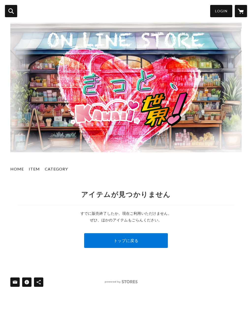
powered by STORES (121, 282)
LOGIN (221, 11)
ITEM (34, 169)
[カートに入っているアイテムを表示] (241, 11)
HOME (17, 169)
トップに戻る (126, 240)
